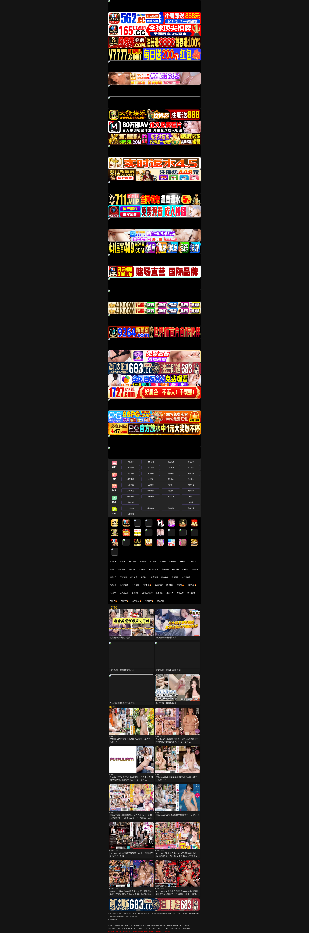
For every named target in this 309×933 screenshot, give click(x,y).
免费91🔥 (113, 601)
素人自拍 (191, 467)
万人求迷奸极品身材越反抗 (122, 702)
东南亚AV (191, 473)
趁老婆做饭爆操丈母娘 (120, 637)
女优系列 (150, 485)
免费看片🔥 (146, 585)
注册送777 (183, 561)
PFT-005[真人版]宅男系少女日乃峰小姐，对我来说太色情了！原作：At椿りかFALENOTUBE (131, 816)
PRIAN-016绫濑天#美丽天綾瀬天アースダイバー (177, 816)
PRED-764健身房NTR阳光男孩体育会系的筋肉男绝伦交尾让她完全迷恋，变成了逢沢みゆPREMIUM (131, 894)
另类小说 (130, 514)
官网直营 (142, 561)
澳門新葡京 (124, 585)
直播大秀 (180, 593)
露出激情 (150, 496)
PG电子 (163, 561)
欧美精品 (171, 462)
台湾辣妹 (130, 473)
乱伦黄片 (133, 577)
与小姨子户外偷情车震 (166, 637)
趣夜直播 (154, 577)
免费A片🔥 (125, 601)
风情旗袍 (130, 491)
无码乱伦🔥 (192, 585)
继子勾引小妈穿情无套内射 (122, 670)
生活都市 (130, 508)
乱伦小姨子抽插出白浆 (166, 702)
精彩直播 (175, 569)
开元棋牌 (132, 561)
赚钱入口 (160, 601)
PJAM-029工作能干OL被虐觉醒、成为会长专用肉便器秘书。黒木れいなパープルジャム (131, 778)
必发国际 (175, 577)
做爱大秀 (169, 593)
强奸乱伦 (150, 462)
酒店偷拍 (195, 569)
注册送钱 (172, 561)
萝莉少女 (191, 462)
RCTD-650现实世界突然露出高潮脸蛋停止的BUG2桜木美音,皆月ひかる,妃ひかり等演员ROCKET (176, 856)
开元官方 (113, 593)
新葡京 (112, 569)
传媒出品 (130, 502)
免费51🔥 (180, 585)
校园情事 (150, 508)
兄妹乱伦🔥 (136, 601)
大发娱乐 (113, 585)
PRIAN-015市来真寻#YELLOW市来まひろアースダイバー (131, 740)
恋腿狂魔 (191, 485)
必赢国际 (132, 569)
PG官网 (123, 561)
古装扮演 (130, 485)
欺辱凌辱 (130, 479)
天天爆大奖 (124, 593)
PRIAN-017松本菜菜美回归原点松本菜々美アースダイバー (176, 778)
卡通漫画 (130, 496)
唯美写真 (171, 496)
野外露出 (191, 479)
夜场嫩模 (164, 577)
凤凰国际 (142, 569)
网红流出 (171, 479)
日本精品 (150, 467)
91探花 (150, 479)
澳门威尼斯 (191, 593)
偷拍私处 (144, 577)
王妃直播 (123, 577)
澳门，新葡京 (147, 593)
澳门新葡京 (186, 577)
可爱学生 (171, 485)
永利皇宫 (135, 585)
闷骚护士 (191, 491)
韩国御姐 (150, 473)
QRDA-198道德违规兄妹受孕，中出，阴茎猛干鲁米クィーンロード (131, 854)
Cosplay (171, 467)
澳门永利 (153, 561)
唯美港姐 (171, 473)
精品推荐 (130, 462)
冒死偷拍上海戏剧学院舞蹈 (168, 670)
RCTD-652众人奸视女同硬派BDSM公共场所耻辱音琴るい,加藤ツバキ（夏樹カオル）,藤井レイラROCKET (177, 894)
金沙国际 (135, 593)
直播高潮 (165, 569)
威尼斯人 (113, 561)
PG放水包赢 (153, 569)
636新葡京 (159, 585)
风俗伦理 (191, 508)
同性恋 (191, 502)
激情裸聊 (169, 585)
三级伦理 (130, 467)
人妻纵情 (171, 508)
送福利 (193, 561)
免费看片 (159, 593)
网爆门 (191, 496)
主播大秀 (113, 577)
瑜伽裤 (170, 491)
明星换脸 (150, 491)
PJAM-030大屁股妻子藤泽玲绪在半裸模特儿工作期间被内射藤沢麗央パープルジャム (177, 740)
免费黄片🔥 (149, 601)
